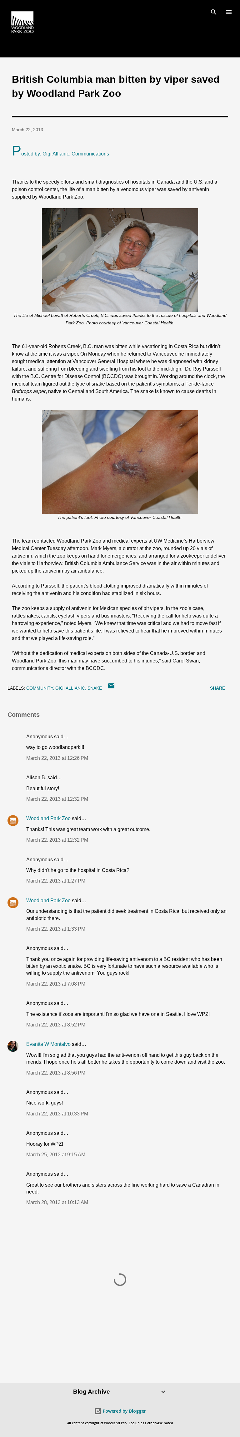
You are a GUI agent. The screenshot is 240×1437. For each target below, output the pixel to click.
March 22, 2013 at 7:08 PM (55, 984)
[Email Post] (111, 688)
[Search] (214, 11)
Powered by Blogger (124, 1411)
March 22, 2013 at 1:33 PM (55, 929)
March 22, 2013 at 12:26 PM (57, 758)
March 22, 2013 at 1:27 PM (55, 880)
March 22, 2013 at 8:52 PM (55, 1024)
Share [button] (217, 688)
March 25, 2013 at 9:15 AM (55, 1154)
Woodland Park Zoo (48, 818)
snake (95, 688)
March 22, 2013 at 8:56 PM (55, 1072)
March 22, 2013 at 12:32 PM (57, 799)
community (39, 688)
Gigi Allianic (70, 688)
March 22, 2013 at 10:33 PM (57, 1113)
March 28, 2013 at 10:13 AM (57, 1202)
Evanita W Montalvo (48, 1044)
